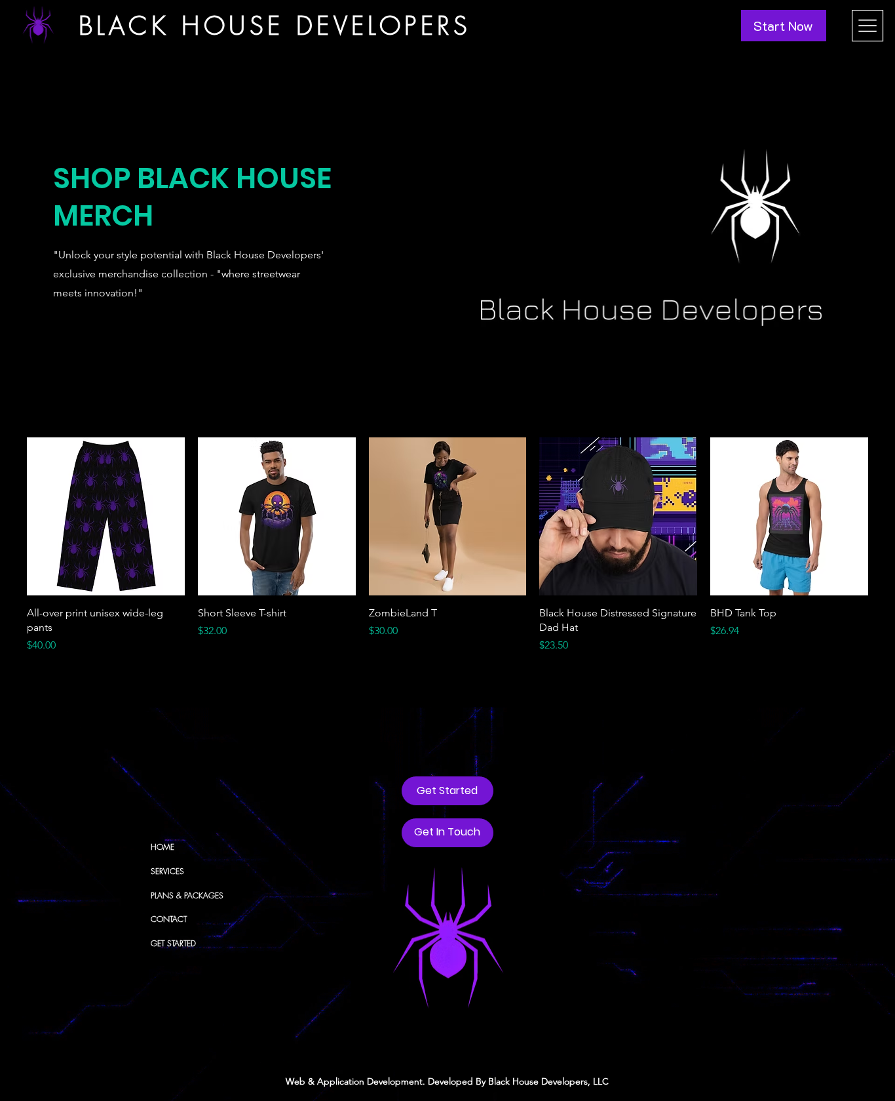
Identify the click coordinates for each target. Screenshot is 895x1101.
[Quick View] (106, 516)
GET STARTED (173, 943)
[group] (447, 545)
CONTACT (169, 919)
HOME (162, 846)
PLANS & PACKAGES (187, 895)
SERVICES (167, 871)
